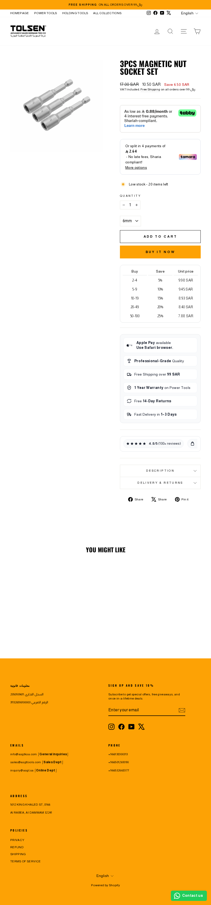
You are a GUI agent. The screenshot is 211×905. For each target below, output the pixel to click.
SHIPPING (18, 854)
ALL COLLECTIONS (107, 13)
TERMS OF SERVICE (25, 861)
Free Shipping (150, 89)
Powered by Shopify (105, 885)
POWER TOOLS (45, 13)
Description (160, 470)
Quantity (130, 195)
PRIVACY (17, 840)
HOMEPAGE (19, 13)
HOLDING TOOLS (75, 13)
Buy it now (160, 252)
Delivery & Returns (160, 482)
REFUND (17, 847)
